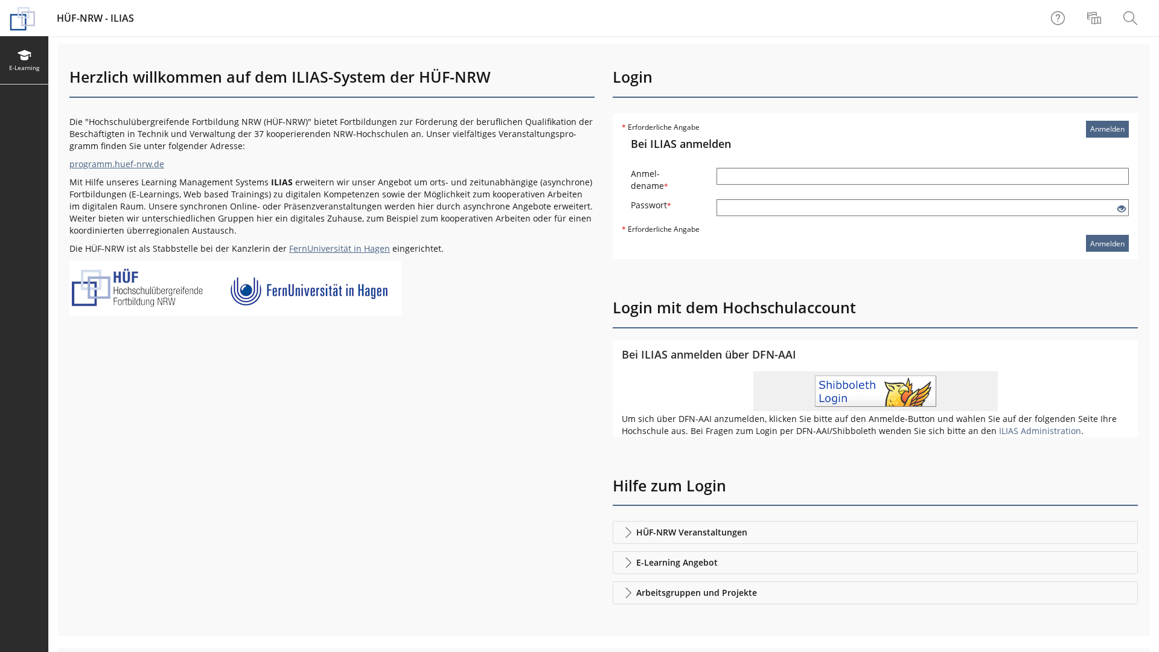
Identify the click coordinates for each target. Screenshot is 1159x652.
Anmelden (1107, 129)
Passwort (651, 205)
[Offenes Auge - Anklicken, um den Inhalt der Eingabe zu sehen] (1121, 209)
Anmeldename (649, 179)
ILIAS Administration (1040, 430)
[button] (875, 532)
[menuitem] (1096, 18)
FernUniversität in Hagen (339, 248)
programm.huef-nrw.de (116, 164)
